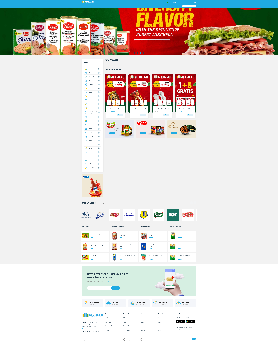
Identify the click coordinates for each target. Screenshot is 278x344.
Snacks (90, 128)
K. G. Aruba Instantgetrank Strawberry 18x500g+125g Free (156, 256)
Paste (89, 80)
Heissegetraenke (92, 104)
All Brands (100, 203)
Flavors (90, 92)
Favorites (125, 322)
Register (194, 2)
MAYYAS (160, 330)
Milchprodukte (91, 96)
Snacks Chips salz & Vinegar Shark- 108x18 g (157, 245)
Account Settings (126, 330)
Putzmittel (90, 148)
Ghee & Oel (91, 76)
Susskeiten (91, 125)
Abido (136, 111)
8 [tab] (143, 53)
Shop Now (111, 132)
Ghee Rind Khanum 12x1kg (184, 234)
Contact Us (124, 6)
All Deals (193, 70)
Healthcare (90, 152)
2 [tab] (134, 53)
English (183, 2)
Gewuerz (90, 144)
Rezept (90, 140)
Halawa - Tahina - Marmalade (92, 112)
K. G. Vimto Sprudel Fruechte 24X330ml (126, 234)
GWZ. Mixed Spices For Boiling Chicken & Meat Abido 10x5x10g (139, 110)
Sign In (124, 317)
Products (105, 6)
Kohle (89, 160)
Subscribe (115, 288)
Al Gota (159, 322)
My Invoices (125, 328)
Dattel (89, 117)
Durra (182, 111)
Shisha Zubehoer (92, 164)
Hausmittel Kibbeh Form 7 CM (162, 108)
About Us (117, 6)
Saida (159, 328)
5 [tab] (139, 53)
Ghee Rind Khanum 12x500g (184, 245)
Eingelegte (90, 84)
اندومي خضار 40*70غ (96, 234)
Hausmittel (91, 168)
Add (120, 115)
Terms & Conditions (109, 325)
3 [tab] (136, 53)
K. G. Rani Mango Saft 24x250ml (127, 255)
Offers (111, 6)
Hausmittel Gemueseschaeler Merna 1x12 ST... (157, 234)
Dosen (89, 69)
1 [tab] (132, 53)
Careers (107, 330)
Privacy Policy (108, 322)
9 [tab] (145, 53)
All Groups (84, 6)
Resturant (90, 88)
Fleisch (90, 72)
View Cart (125, 320)
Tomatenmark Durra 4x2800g (185, 108)
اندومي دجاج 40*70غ (96, 255)
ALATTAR (113, 111)
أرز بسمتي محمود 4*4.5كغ (97, 245)
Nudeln (90, 132)
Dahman (159, 111)
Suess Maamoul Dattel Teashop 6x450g (127, 245)
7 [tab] (142, 53)
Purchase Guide (108, 320)
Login (188, 2)
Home (92, 6)
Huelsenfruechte (92, 108)
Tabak (89, 156)
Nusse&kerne (91, 121)
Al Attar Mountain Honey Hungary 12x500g (114, 109)
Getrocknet (91, 136)
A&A (159, 325)
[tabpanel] (139, 31)
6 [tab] (140, 53)
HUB (159, 320)
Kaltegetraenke (92, 100)
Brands (98, 6)
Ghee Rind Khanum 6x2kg (184, 255)
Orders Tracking (126, 325)
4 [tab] (137, 53)
